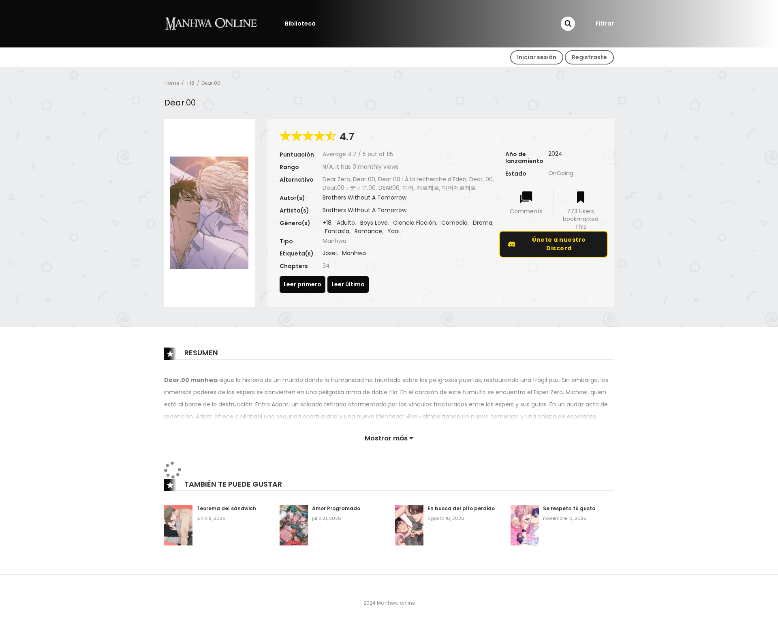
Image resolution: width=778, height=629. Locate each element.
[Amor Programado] (294, 525)
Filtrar (605, 23)
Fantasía (337, 231)
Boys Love (374, 223)
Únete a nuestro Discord (559, 244)
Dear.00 (210, 82)
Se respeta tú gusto (569, 508)
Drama (482, 223)
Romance (368, 231)
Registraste (589, 57)
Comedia (454, 223)
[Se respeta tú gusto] (525, 525)
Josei (330, 253)
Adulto (346, 223)
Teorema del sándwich (226, 508)
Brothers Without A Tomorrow (364, 197)
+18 (190, 82)
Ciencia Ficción (414, 223)
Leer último (348, 284)
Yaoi (393, 231)
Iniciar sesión (536, 57)
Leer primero (302, 284)
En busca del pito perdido (461, 508)
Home (172, 82)
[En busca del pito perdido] (409, 525)
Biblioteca (300, 23)
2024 (555, 154)
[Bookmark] (580, 198)
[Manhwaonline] (211, 23)
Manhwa (354, 253)
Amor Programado (336, 508)
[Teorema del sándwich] (178, 525)
